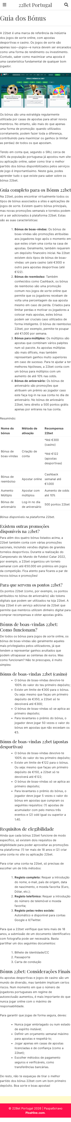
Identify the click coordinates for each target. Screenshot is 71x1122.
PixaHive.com (35, 1113)
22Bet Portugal (35, 4)
